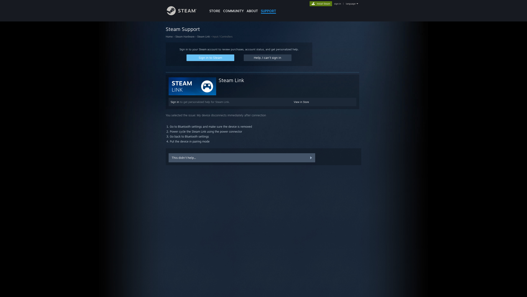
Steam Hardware (185, 36)
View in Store (301, 102)
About (252, 11)
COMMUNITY (233, 11)
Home (169, 36)
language (351, 3)
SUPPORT (268, 11)
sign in (337, 3)
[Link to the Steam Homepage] (182, 14)
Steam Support (183, 29)
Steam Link (203, 36)
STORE (214, 11)
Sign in (175, 102)
